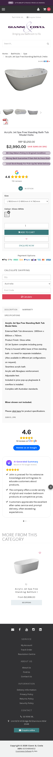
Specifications (12, 315)
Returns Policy (27, 698)
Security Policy (27, 703)
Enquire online (28, 730)
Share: (41, 61)
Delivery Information (26, 690)
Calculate (27, 296)
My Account (26, 645)
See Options (26, 602)
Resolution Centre (26, 654)
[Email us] (13, 630)
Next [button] (40, 112)
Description (11, 309)
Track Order (26, 649)
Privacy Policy (26, 694)
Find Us (26, 672)
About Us (26, 667)
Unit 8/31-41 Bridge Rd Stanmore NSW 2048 (28, 722)
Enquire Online (34, 17)
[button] (2, 487)
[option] (26, 79)
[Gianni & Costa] (26, 28)
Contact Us (26, 676)
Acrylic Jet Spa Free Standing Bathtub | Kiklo (26, 592)
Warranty (27, 309)
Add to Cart (27, 232)
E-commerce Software (24, 751)
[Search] (48, 43)
